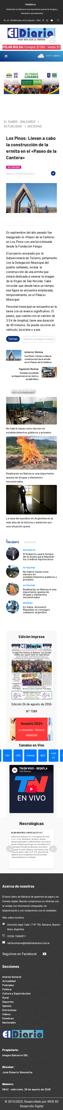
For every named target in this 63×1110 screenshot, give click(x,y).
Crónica (30, 755)
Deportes (28, 603)
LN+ (7, 755)
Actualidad (13, 126)
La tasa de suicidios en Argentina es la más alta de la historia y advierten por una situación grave (29, 522)
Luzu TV (53, 755)
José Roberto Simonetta (17, 1072)
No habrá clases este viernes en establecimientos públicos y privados (40, 575)
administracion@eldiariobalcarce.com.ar (28, 943)
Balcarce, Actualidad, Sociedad (38, 339)
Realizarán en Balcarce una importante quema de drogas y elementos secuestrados (30, 477)
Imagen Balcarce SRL (15, 1055)
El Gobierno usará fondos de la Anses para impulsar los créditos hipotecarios (38, 556)
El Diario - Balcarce (20, 122)
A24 (43, 755)
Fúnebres (8, 1018)
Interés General (11, 976)
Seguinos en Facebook (19, 954)
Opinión (6, 1005)
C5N (18, 755)
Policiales (8, 985)
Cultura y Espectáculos (16, 993)
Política (6, 989)
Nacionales (29, 550)
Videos (6, 1014)
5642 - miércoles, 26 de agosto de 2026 (26, 1089)
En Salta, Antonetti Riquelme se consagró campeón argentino (36, 609)
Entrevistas (9, 1010)
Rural (5, 997)
